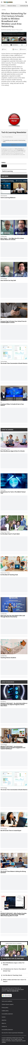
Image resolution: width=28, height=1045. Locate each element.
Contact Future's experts (7, 1004)
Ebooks (4, 166)
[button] (2, 2)
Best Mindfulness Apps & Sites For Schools (13, 963)
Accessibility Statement (7, 1029)
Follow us (16, 49)
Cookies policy (5, 1010)
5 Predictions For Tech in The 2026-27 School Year (14, 970)
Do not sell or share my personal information (12, 1032)
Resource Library (12, 5)
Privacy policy (5, 1007)
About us (4, 1023)
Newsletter (24, 49)
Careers (3, 1017)
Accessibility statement (7, 1014)
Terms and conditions (7, 1001)
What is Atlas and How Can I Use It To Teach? (14, 980)
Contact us (4, 1026)
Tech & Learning (7, 29)
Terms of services (18, 148)
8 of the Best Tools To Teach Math (13, 958)
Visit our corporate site (12, 991)
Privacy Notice (20, 150)
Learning (3, 9)
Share (5, 49)
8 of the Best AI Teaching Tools (12, 975)
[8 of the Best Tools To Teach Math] (14, 953)
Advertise (4, 1020)
